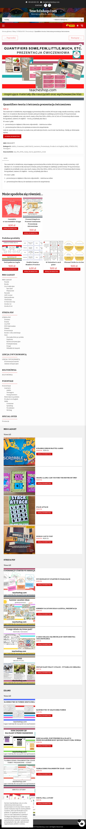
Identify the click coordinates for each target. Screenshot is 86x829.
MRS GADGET (7, 280)
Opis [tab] (5, 158)
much (31, 152)
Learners (37, 146)
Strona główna (6, 31)
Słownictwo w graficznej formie (51, 710)
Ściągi (9, 346)
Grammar (20, 146)
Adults (14, 146)
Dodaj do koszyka (13, 136)
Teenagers (6, 149)
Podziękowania (12, 344)
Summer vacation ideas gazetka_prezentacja (56, 608)
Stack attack (42, 507)
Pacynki (7, 293)
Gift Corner (8, 295)
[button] (80, 45)
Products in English (57, 146)
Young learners (12, 395)
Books (6, 284)
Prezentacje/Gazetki (11, 361)
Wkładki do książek (13, 348)
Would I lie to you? (44, 536)
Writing (9, 410)
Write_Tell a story (44, 798)
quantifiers (37, 152)
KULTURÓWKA (7, 375)
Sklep (14, 31)
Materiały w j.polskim (11, 397)
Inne (6, 335)
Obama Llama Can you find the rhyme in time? (56, 478)
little (21, 152)
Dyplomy (10, 339)
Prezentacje (29, 31)
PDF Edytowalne (10, 326)
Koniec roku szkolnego (12, 333)
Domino (7, 319)
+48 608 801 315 (33, 2)
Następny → (76, 38)
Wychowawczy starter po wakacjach (53, 579)
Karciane (10, 288)
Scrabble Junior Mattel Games (49, 448)
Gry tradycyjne (9, 286)
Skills (66, 146)
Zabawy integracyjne (11, 364)
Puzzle (6, 282)
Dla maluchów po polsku (15, 337)
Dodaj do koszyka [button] (10, 228)
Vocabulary (10, 408)
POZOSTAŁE (6, 386)
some (44, 152)
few (18, 152)
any (15, 152)
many (26, 152)
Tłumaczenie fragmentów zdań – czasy (53, 768)
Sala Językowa (9, 297)
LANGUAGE (29, 146)
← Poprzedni (10, 38)
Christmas (8, 300)
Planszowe (10, 291)
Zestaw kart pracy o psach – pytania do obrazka (58, 667)
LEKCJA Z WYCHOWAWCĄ (11, 359)
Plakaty (6, 328)
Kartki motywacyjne (13, 342)
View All (7, 435)
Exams (6, 322)
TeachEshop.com (43, 11)
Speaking (10, 406)
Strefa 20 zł (8, 306)
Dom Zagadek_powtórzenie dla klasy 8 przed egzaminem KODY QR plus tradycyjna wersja (58, 739)
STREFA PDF (21, 31)
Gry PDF (7, 324)
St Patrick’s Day (9, 302)
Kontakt (38, 5)
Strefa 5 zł (7, 304)
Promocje (5, 421)
